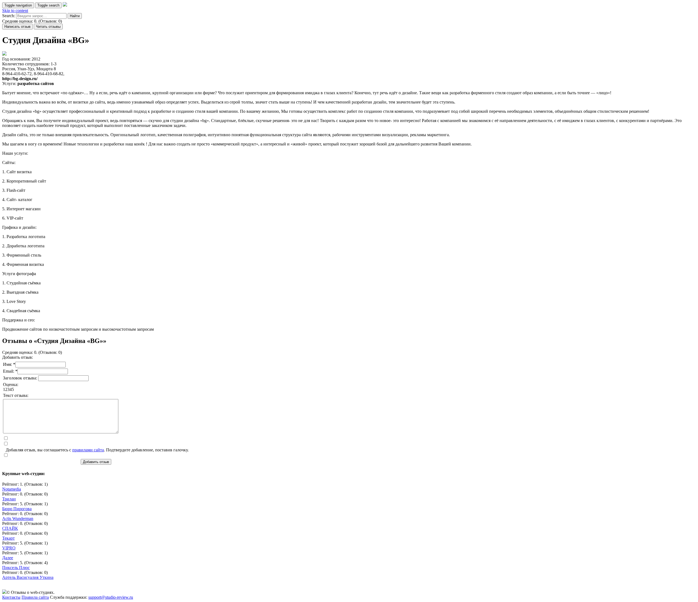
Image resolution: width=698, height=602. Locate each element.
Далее (7, 557)
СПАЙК (10, 528)
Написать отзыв (17, 27)
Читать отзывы (48, 27)
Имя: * (9, 364)
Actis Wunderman (17, 518)
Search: (8, 15)
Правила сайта (35, 597)
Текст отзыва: (15, 395)
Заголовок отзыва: (20, 378)
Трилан (9, 499)
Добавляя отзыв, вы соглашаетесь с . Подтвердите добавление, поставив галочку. (97, 450)
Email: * (10, 371)
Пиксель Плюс (16, 567)
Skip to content (15, 10)
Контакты (11, 597)
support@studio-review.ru (110, 597)
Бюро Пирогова (17, 508)
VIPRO (9, 548)
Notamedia (11, 489)
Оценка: (10, 384)
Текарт (8, 538)
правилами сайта (88, 450)
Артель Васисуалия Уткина (27, 577)
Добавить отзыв (96, 462)
